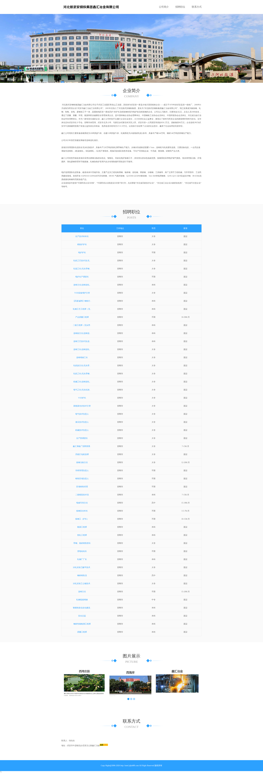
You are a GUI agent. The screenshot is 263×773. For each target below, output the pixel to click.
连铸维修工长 (82, 357)
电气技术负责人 (82, 414)
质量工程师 (82, 632)
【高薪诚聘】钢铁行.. (82, 301)
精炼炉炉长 (82, 244)
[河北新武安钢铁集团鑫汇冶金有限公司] (91, 7)
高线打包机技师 (82, 454)
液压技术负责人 (82, 422)
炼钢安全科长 (82, 511)
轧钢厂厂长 (82, 559)
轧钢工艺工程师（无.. (82, 309)
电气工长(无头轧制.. (82, 390)
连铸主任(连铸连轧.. (82, 285)
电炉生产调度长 (82, 277)
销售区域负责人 (82, 479)
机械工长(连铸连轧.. (82, 382)
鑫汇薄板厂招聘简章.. (82, 446)
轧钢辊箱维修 (82, 600)
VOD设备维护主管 (82, 293)
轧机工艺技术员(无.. (82, 261)
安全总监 (82, 616)
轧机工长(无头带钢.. (82, 374)
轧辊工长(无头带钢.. (82, 269)
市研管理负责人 (82, 470)
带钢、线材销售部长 (82, 543)
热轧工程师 (82, 535)
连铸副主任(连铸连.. (82, 333)
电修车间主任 (82, 503)
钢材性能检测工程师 (82, 624)
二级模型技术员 (82, 495)
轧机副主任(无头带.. (82, 366)
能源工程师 (82, 527)
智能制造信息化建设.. (82, 608)
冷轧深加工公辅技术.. (82, 584)
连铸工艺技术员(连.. (82, 341)
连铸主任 (82, 592)
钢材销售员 (82, 575)
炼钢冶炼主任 (82, 462)
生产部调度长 (82, 438)
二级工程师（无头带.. (82, 325)
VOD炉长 (82, 398)
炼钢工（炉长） (82, 519)
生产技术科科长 (82, 236)
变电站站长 (82, 551)
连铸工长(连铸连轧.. (82, 349)
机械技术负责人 (82, 430)
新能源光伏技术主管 (82, 406)
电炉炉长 (82, 253)
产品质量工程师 (82, 317)
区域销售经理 (82, 487)
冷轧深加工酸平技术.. (82, 567)
